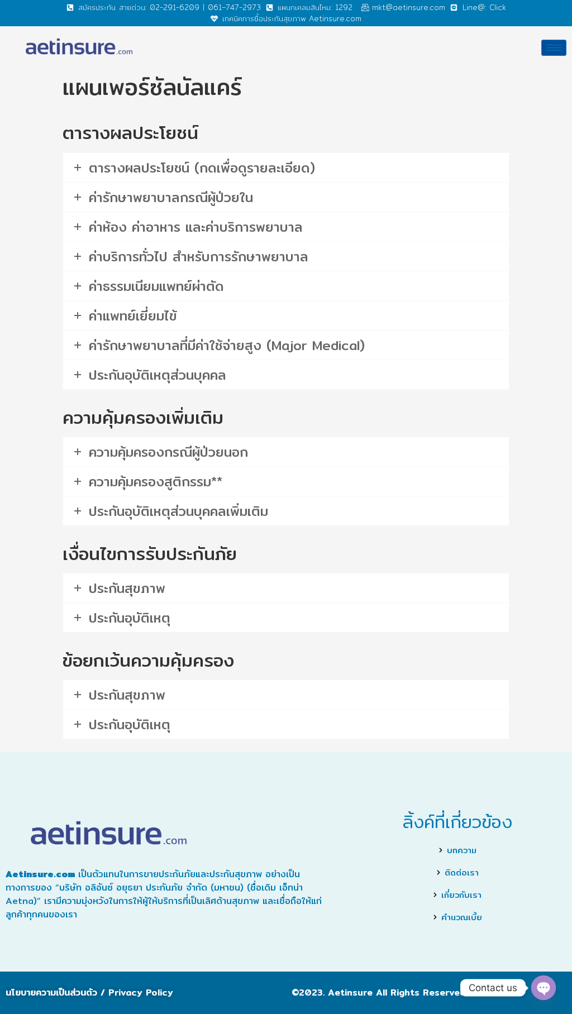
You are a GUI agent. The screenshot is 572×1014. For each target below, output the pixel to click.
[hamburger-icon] (553, 48)
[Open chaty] (543, 987)
